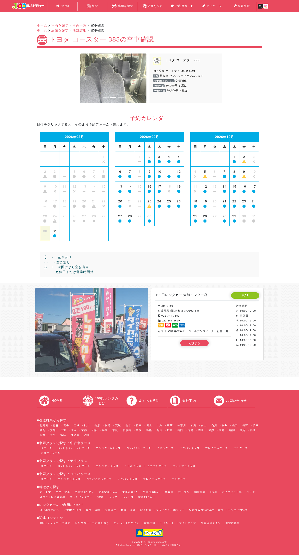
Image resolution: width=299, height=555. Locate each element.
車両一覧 (79, 25)
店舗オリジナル (50, 453)
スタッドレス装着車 (52, 497)
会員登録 (243, 6)
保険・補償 (128, 510)
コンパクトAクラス (108, 448)
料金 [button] (94, 6)
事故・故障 (93, 510)
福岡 (232, 430)
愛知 (53, 430)
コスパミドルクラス (98, 479)
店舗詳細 (79, 30)
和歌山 (127, 430)
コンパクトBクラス (138, 448)
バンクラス (240, 448)
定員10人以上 (147, 497)
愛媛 (211, 430)
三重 (63, 430)
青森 (56, 425)
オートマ (45, 492)
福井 (224, 425)
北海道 (44, 425)
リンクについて (238, 510)
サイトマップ (187, 523)
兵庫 (105, 430)
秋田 (87, 425)
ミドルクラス (165, 448)
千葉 (159, 425)
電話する (194, 343)
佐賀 (242, 430)
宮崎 (63, 435)
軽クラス (46, 448)
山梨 (235, 425)
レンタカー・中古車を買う (92, 523)
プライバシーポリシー (170, 510)
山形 (97, 425)
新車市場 (149, 523)
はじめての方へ (50, 510)
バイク (251, 492)
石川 (214, 425)
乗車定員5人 (130, 492)
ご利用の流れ (72, 510)
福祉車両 (200, 492)
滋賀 (73, 430)
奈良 (115, 430)
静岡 (42, 430)
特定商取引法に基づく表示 (206, 510)
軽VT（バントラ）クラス (73, 448)
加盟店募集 (232, 523)
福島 (107, 425)
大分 (53, 435)
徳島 (190, 430)
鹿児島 (75, 435)
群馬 (139, 425)
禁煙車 (169, 492)
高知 (222, 430)
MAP (245, 295)
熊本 (42, 435)
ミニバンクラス (189, 448)
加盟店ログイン (211, 523)
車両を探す (125, 6)
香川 (201, 430)
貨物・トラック (107, 497)
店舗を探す (155, 6)
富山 (204, 425)
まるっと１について (126, 523)
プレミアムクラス (216, 448)
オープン (184, 492)
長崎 (253, 430)
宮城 (76, 425)
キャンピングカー (81, 497)
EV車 (213, 492)
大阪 (94, 430)
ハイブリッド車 (232, 492)
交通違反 (110, 510)
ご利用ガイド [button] (183, 6)
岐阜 (256, 425)
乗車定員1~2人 (84, 492)
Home (64, 6)
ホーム (42, 25)
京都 (84, 430)
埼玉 (149, 425)
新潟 (193, 425)
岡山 (159, 430)
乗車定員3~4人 (108, 492)
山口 (180, 430)
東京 (170, 425)
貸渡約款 (145, 510)
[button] (85, 78)
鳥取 (139, 430)
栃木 (128, 425)
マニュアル (63, 492)
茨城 (118, 425)
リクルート (167, 523)
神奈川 (181, 425)
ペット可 (127, 497)
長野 (245, 425)
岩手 (66, 425)
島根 (149, 430)
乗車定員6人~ (151, 492)
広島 (170, 430)
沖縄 (87, 435)
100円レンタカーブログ (55, 523)
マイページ (213, 6)
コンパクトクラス (107, 466)
